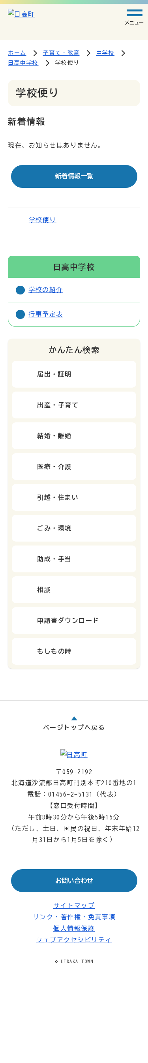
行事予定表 (45, 314)
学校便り (42, 220)
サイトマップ (74, 905)
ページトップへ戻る (74, 727)
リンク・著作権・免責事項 (74, 917)
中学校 (105, 53)
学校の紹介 (45, 290)
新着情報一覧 (74, 176)
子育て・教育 (61, 53)
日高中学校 (23, 63)
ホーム (17, 53)
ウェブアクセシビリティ (74, 940)
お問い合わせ (74, 880)
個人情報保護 (74, 928)
